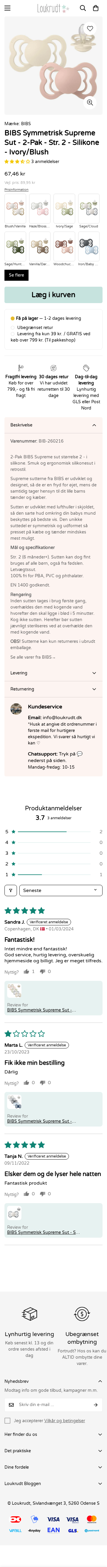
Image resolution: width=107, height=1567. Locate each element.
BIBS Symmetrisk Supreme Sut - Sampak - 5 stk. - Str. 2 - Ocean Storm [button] (39, 1121)
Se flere (16, 275)
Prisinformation (16, 190)
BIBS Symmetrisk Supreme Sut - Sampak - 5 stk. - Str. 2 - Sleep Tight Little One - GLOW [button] (43, 1010)
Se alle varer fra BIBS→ (33, 657)
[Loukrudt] (53, 8)
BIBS (26, 123)
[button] (96, 8)
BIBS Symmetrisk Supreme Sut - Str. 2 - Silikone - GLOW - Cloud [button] (43, 1232)
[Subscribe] (96, 1405)
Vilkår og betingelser (64, 1420)
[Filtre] (10, 890)
